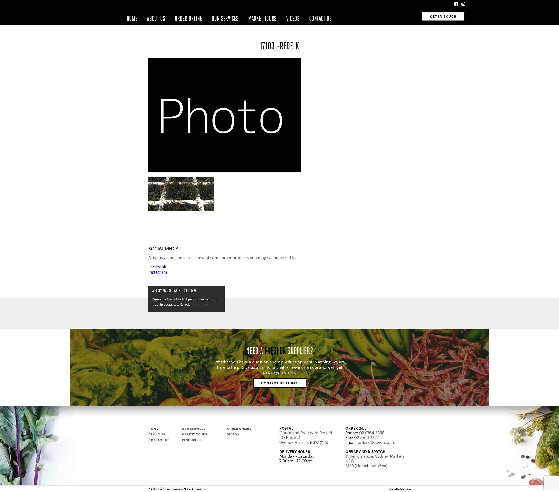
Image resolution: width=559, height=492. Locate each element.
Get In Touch (443, 16)
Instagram (157, 272)
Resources (192, 440)
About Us (156, 18)
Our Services (225, 18)
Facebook (157, 266)
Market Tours (262, 18)
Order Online (188, 18)
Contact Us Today (279, 383)
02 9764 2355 (372, 432)
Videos (293, 18)
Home (132, 18)
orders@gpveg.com (376, 442)
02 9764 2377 (366, 437)
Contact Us (320, 18)
